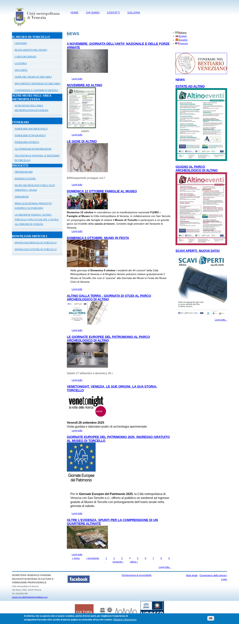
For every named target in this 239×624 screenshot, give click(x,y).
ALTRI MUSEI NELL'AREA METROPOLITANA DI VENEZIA (31, 108)
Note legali (191, 575)
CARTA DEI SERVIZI (25, 56)
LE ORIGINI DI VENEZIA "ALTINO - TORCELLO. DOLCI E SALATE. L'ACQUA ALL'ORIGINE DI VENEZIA (37, 219)
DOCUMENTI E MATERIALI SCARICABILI (37, 83)
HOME (74, 12)
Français (183, 43)
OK (210, 618)
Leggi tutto (77, 78)
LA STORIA (21, 63)
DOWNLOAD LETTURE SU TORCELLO (36, 249)
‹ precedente (92, 558)
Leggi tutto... (165, 567)
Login (224, 579)
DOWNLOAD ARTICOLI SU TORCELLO (36, 242)
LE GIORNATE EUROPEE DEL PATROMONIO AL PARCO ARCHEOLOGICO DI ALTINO (108, 338)
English (183, 36)
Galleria (133, 12)
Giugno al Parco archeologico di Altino (197, 168)
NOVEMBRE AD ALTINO (84, 85)
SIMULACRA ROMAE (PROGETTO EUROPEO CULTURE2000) (33, 205)
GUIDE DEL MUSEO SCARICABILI (33, 76)
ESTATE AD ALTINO (190, 86)
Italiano (183, 32)
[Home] (36, 27)
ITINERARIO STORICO (25, 143)
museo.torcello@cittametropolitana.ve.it (29, 597)
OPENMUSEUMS (24, 171)
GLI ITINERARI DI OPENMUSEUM (31, 149)
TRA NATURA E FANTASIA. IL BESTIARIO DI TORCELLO (37, 158)
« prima (76, 558)
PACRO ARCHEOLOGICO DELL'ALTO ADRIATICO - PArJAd (35, 187)
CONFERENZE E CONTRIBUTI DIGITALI (36, 90)
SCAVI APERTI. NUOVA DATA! (198, 251)
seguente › (118, 562)
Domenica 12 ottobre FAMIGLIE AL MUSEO (102, 191)
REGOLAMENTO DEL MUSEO (31, 50)
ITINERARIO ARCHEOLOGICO (29, 129)
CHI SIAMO (93, 12)
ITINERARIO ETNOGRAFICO (29, 136)
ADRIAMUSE (22, 196)
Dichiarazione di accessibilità (136, 575)
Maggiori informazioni (125, 619)
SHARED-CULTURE (25, 178)
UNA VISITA (21, 70)
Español (183, 40)
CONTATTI (113, 12)
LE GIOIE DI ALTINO (82, 141)
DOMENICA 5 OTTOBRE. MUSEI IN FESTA (98, 238)
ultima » (134, 562)
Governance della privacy (213, 575)
